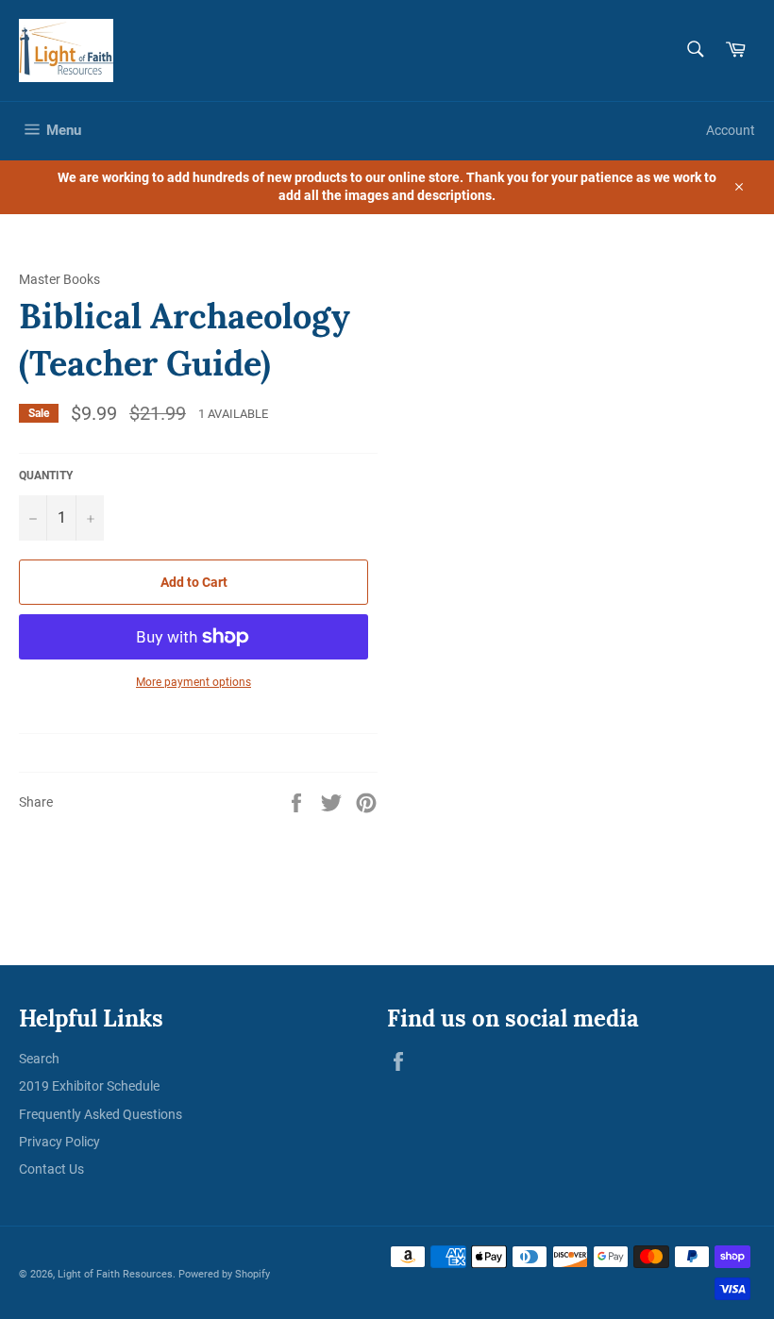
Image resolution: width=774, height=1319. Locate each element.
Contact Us (51, 1169)
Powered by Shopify (224, 1274)
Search (39, 1058)
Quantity (46, 475)
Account (730, 130)
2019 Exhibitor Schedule (89, 1086)
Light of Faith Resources (115, 1274)
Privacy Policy (59, 1141)
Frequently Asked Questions (100, 1114)
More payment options (193, 682)
